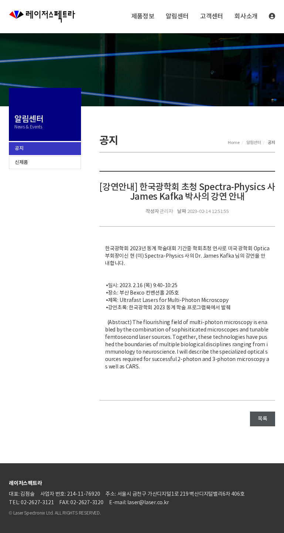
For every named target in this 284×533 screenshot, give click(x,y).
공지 (19, 148)
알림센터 (177, 16)
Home (234, 142)
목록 (262, 419)
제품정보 (143, 16)
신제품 (21, 162)
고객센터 (211, 16)
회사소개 (246, 16)
